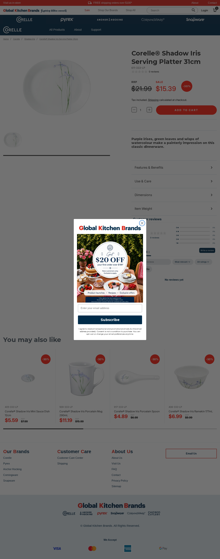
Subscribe (110, 320)
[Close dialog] (142, 223)
